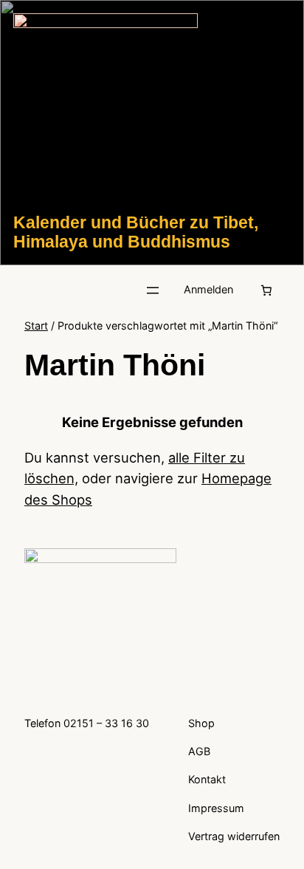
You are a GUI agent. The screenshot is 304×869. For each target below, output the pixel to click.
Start (36, 325)
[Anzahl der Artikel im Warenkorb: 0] (266, 290)
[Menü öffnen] (153, 290)
